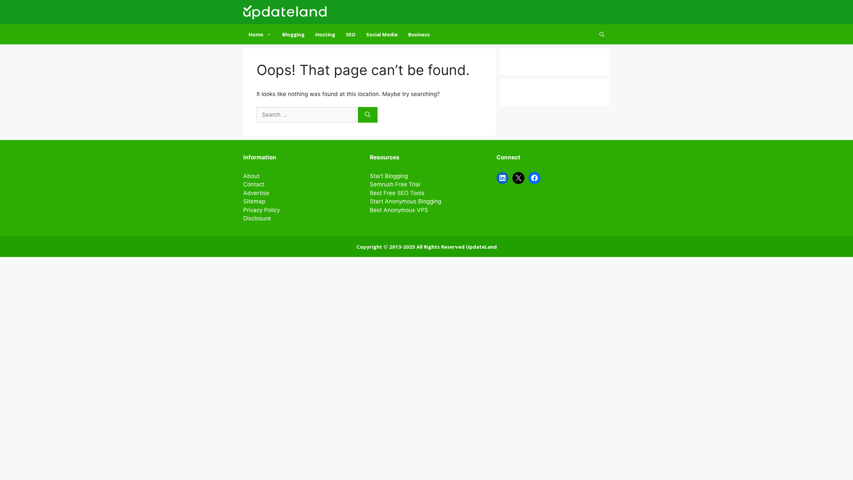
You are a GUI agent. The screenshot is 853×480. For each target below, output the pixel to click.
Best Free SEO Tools (397, 193)
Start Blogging (389, 176)
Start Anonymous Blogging (405, 201)
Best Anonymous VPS (399, 210)
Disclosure (257, 218)
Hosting (325, 34)
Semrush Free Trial (395, 184)
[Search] (368, 115)
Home (256, 34)
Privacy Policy (261, 210)
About (251, 176)
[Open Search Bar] (602, 34)
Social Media (382, 34)
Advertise (256, 193)
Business (419, 34)
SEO (351, 34)
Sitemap (254, 201)
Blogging (293, 34)
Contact (253, 184)
